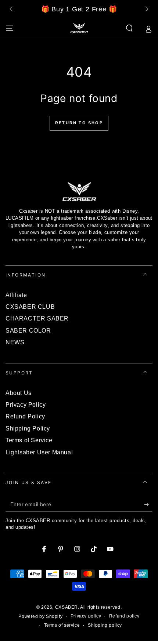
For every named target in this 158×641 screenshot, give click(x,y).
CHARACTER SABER (37, 318)
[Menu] (9, 28)
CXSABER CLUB (30, 307)
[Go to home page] (79, 28)
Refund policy (124, 616)
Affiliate (16, 295)
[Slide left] (12, 9)
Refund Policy (25, 416)
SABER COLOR (28, 330)
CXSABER (66, 607)
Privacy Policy (26, 405)
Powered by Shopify (40, 616)
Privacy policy (86, 616)
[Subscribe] (148, 505)
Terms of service (62, 625)
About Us (19, 393)
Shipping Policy (28, 428)
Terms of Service (29, 440)
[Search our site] (129, 28)
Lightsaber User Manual (39, 452)
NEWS (15, 342)
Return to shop (79, 123)
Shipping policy (105, 625)
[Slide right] (146, 9)
